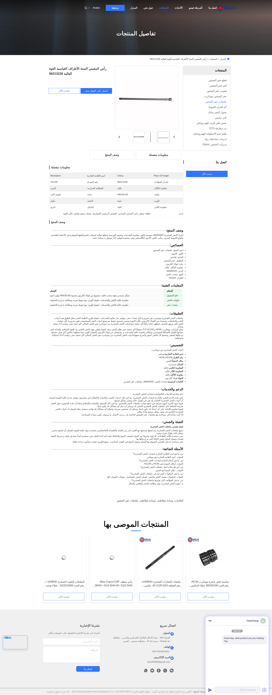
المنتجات (163, 7)
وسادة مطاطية (165, 500)
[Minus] (210, 621)
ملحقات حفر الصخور (127, 500)
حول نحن (148, 7)
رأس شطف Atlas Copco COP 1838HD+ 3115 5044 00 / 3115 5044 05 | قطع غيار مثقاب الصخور (112, 583)
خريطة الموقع (200, 691)
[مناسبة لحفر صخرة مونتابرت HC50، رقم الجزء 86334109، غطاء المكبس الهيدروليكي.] (208, 558)
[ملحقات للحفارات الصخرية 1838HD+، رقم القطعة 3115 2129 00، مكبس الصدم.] (160, 558)
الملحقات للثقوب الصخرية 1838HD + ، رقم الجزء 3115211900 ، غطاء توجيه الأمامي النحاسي (64, 583)
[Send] (209, 690)
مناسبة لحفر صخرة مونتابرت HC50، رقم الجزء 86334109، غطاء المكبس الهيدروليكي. (210, 583)
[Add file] (264, 690)
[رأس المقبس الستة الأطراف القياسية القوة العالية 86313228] (146, 97)
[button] (224, 565)
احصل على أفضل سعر (96, 91)
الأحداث (179, 7)
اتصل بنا (213, 7)
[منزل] (226, 8)
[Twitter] (165, 671)
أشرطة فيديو (195, 7)
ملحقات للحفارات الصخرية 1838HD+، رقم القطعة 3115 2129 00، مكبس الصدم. (161, 583)
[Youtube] (152, 671)
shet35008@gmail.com (158, 662)
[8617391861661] (146, 671)
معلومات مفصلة (158, 154)
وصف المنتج (112, 154)
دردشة (115, 7)
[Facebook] (158, 671)
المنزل (133, 7)
